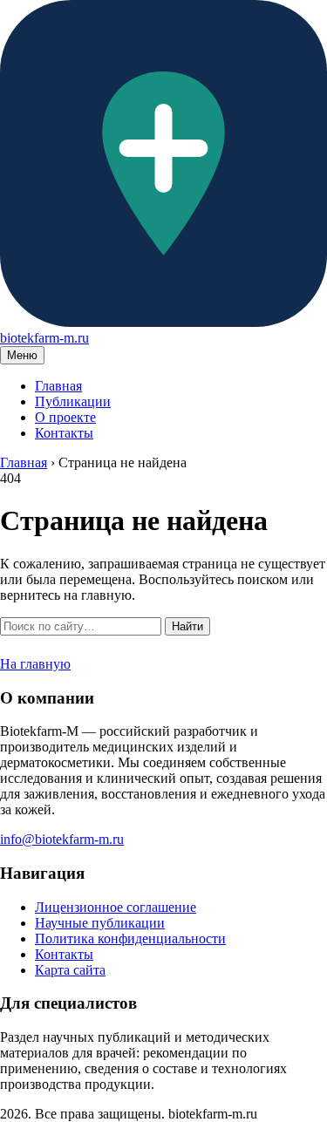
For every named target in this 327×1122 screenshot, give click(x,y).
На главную (35, 663)
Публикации (73, 401)
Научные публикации (100, 922)
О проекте (65, 417)
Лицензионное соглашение (115, 907)
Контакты (64, 432)
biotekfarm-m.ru (44, 337)
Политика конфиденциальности (130, 938)
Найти (187, 626)
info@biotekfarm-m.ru (62, 839)
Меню (22, 355)
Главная (58, 385)
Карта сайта (70, 969)
